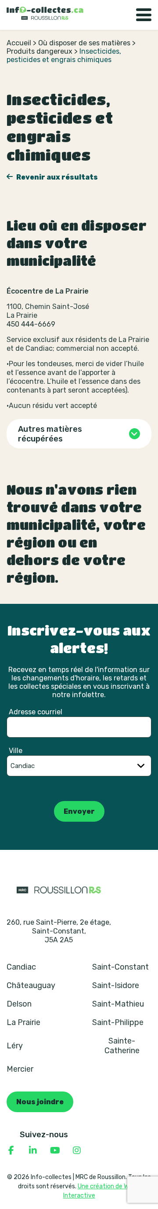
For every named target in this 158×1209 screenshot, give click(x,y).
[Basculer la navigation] (143, 15)
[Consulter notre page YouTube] (54, 1150)
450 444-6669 (31, 324)
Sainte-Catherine (122, 1045)
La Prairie (23, 1022)
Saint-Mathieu (118, 1004)
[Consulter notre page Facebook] (11, 1150)
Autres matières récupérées (50, 434)
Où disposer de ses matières (84, 43)
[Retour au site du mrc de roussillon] (59, 889)
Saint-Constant (120, 967)
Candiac (21, 967)
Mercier (20, 1069)
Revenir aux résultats (56, 177)
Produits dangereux (39, 51)
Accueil (19, 43)
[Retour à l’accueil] (45, 13)
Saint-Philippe (118, 1022)
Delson (19, 1004)
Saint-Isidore (115, 985)
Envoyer (79, 811)
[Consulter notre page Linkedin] (33, 1150)
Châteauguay (31, 985)
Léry (15, 1046)
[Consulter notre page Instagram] (76, 1150)
